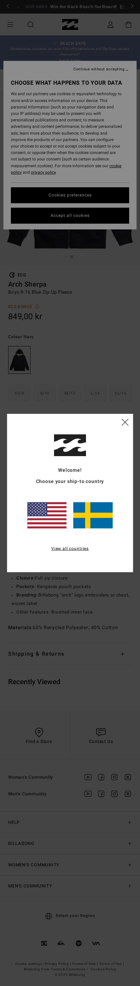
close (125, 421)
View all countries (70, 548)
